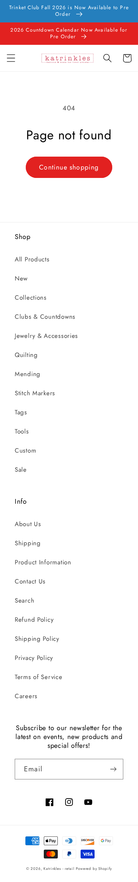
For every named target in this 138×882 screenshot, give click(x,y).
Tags (21, 412)
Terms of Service (39, 676)
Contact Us (30, 581)
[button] (11, 58)
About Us (28, 523)
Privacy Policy (34, 657)
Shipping (28, 543)
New (21, 278)
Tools (22, 431)
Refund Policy (34, 619)
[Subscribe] (113, 769)
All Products (32, 259)
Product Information (43, 562)
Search (24, 600)
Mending (27, 373)
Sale (21, 469)
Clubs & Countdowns (45, 316)
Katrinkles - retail (58, 868)
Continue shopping (69, 167)
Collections (31, 297)
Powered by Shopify (94, 868)
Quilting (26, 354)
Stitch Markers (35, 393)
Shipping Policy (37, 638)
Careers (26, 696)
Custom (25, 450)
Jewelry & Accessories (46, 335)
